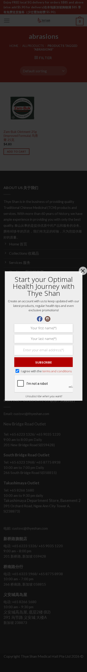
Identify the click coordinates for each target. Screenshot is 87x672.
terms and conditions (57, 371)
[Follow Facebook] (39, 318)
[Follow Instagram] (47, 318)
